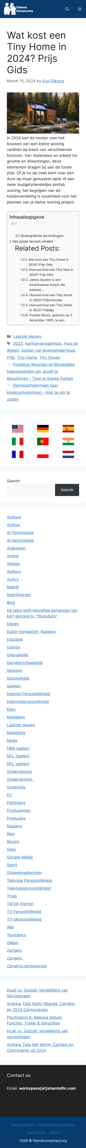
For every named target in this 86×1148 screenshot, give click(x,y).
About (54, 1132)
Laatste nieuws (27, 336)
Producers (16, 818)
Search (13, 481)
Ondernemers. (20, 779)
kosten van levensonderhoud (48, 350)
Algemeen (16, 548)
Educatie (15, 639)
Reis (11, 833)
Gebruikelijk (17, 655)
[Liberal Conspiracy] (18, 9)
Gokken (14, 686)
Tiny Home (27, 357)
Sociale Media (20, 857)
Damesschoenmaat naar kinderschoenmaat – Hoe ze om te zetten (38, 392)
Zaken (12, 942)
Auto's (13, 579)
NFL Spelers (18, 756)
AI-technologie (20, 540)
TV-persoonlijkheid (24, 919)
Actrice (13, 525)
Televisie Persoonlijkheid (29, 880)
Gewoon (14, 670)
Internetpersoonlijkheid (28, 701)
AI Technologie (20, 532)
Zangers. (15, 958)
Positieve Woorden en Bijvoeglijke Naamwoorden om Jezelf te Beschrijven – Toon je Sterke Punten (41, 371)
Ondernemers (19, 771)
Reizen (13, 841)
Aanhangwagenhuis (43, 343)
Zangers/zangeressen (27, 966)
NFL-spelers (18, 764)
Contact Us (36, 1132)
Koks (11, 709)
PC (9, 795)
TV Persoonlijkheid (24, 911)
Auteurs (14, 571)
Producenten (19, 810)
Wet (10, 927)
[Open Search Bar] (67, 9)
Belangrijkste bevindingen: (42, 236)
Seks (11, 849)
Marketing (16, 732)
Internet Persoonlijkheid (28, 694)
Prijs (11, 357)
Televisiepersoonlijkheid (29, 888)
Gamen (13, 647)
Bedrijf (13, 587)
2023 (18, 343)
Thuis (12, 896)
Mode (12, 740)
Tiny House (49, 357)
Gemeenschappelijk (25, 662)
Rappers (14, 826)
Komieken (16, 717)
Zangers (14, 950)
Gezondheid (18, 678)
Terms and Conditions (57, 1124)
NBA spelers (18, 748)
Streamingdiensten (24, 872)
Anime (13, 556)
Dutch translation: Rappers (31, 631)
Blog (11, 602)
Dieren (13, 624)
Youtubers (16, 935)
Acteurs (14, 517)
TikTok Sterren (20, 903)
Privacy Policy (22, 1124)
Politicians (16, 802)
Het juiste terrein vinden (32, 241)
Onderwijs (16, 787)
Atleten (13, 563)
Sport (12, 865)
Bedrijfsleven (19, 595)
